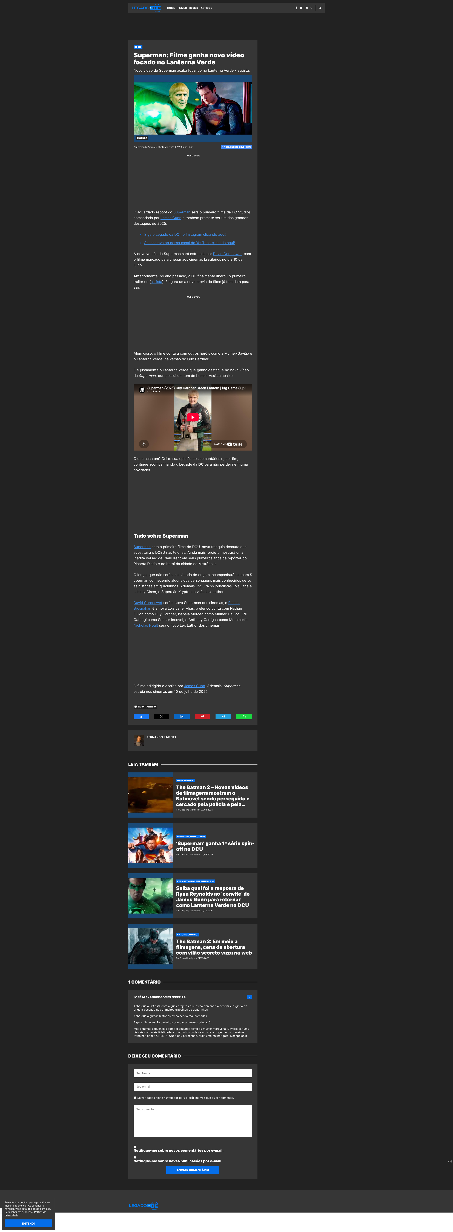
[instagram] (306, 8)
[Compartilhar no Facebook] (141, 716)
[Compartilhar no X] (161, 716)
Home (171, 7)
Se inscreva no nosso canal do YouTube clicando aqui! (189, 243)
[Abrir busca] (320, 8)
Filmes (182, 7)
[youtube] (301, 8)
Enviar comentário (193, 1170)
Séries (193, 7)
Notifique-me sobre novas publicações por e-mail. (178, 1161)
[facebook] (296, 8)
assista (156, 282)
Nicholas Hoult (146, 625)
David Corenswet (227, 254)
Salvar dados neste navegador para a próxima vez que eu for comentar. (185, 1097)
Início (138, 47)
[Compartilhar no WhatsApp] (244, 716)
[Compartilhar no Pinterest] (202, 716)
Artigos (206, 7)
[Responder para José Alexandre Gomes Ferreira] (249, 997)
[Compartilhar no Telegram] (223, 716)
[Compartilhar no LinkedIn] (182, 716)
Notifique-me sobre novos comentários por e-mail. (178, 1150)
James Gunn (170, 218)
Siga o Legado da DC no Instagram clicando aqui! (185, 234)
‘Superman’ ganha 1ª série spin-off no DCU (215, 846)
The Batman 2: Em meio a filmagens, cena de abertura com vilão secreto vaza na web (214, 947)
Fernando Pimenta (162, 737)
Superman (181, 212)
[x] (311, 8)
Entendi (28, 1223)
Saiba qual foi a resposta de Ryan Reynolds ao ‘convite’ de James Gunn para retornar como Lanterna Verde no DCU (213, 896)
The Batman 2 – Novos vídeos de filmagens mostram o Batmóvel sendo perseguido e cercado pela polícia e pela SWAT (213, 798)
